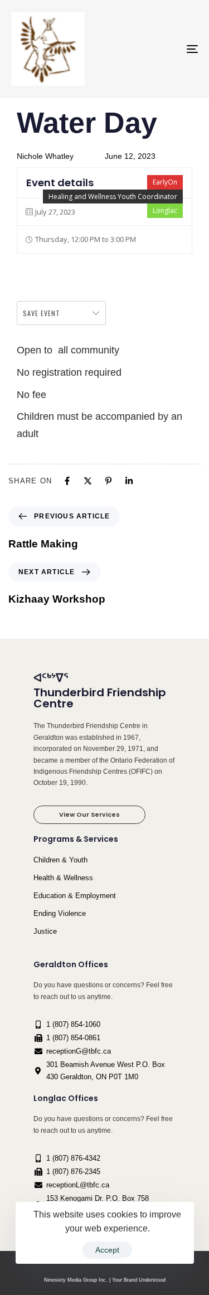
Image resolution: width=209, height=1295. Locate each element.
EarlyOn (165, 182)
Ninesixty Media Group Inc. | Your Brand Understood (105, 1280)
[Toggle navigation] (166, 49)
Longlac (165, 210)
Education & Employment (74, 895)
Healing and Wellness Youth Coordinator (112, 196)
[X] (88, 481)
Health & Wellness (63, 878)
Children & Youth (60, 860)
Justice (45, 931)
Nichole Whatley (45, 156)
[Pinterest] (108, 481)
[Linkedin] (129, 481)
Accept (107, 1249)
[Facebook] (67, 481)
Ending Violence (59, 913)
